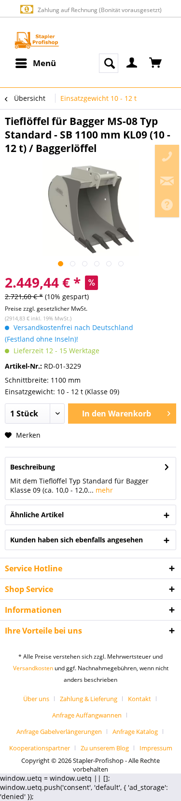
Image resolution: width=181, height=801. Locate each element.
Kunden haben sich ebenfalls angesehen (76, 539)
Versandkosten (33, 668)
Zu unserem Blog (105, 748)
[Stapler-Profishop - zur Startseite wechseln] (36, 40)
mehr (103, 490)
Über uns (36, 698)
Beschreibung (32, 466)
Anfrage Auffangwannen (87, 715)
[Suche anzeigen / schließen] (108, 63)
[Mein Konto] (132, 63)
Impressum (155, 748)
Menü (44, 63)
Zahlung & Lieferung (88, 698)
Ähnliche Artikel (37, 514)
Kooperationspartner (39, 748)
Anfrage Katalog (135, 731)
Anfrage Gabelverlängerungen (59, 731)
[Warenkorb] (156, 63)
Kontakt (139, 698)
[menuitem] (35, 63)
